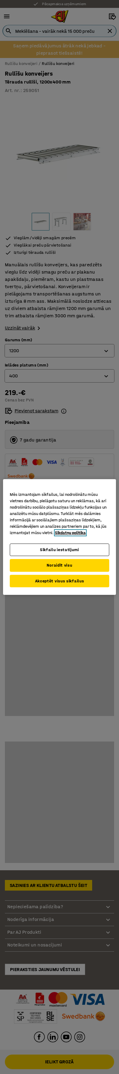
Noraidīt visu (59, 565)
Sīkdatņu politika (70, 532)
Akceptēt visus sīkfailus (59, 581)
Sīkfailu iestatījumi (59, 549)
